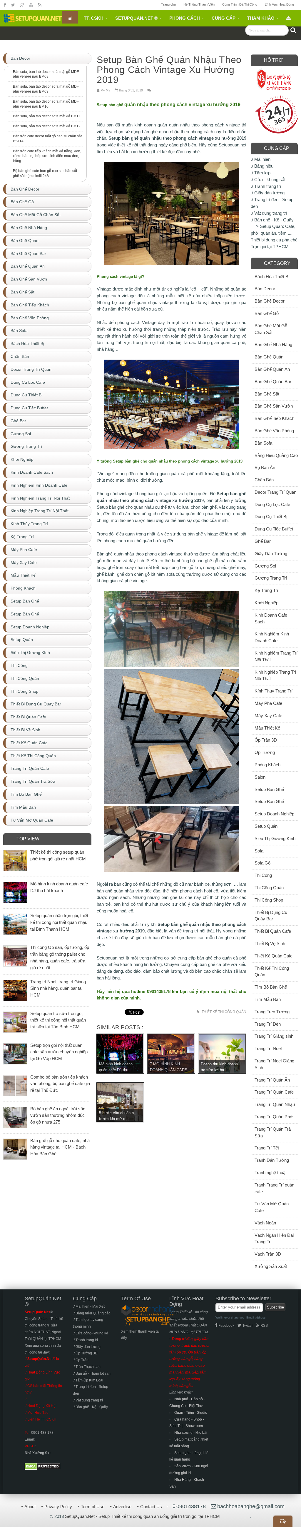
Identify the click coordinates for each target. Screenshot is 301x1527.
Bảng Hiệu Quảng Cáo (276, 455)
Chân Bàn (264, 479)
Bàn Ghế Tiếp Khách (274, 418)
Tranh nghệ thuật (271, 1172)
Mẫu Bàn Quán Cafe (111, 43)
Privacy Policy (58, 1506)
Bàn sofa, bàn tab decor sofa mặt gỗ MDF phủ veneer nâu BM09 (46, 89)
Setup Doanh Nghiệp (274, 813)
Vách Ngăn (265, 1222)
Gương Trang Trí (271, 577)
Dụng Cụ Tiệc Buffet (274, 528)
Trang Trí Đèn (268, 1024)
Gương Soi (265, 565)
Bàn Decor (265, 288)
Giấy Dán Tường (271, 553)
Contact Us (151, 1506)
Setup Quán (266, 826)
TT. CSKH (93, 18)
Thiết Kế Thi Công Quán (224, 1012)
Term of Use (92, 1506)
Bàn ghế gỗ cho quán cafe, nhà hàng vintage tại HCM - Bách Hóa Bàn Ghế (60, 1147)
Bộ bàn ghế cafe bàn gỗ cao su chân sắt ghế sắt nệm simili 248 (45, 173)
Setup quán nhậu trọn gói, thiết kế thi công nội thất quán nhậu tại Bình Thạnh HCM (59, 922)
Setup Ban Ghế (269, 789)
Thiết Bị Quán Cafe (273, 931)
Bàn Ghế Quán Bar (273, 381)
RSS (264, 1326)
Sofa (259, 850)
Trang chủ (168, 4)
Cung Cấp (223, 18)
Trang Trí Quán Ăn (272, 1079)
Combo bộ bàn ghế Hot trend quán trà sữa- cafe (234, 43)
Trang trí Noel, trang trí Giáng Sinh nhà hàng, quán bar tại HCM (58, 988)
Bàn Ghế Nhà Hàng (273, 344)
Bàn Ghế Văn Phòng (274, 430)
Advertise (122, 1506)
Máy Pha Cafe (268, 703)
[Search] (293, 30)
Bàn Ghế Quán (269, 356)
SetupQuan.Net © (136, 18)
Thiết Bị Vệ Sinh (270, 943)
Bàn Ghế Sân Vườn (274, 405)
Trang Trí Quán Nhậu (275, 1104)
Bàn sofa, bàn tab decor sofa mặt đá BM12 (47, 126)
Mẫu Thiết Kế (267, 727)
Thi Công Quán (269, 887)
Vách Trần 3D (268, 1253)
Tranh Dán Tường (272, 1160)
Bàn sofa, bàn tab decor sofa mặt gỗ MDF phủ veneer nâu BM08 (46, 74)
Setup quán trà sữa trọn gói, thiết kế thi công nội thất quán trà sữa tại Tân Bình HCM (58, 1020)
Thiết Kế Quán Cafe (273, 955)
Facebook (226, 1326)
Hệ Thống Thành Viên (199, 4)
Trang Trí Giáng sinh (274, 1036)
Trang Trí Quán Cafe (274, 1091)
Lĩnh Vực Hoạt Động (279, 4)
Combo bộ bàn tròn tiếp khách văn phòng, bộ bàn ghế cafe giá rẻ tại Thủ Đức (60, 1083)
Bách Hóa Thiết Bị (272, 276)
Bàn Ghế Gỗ (267, 313)
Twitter (248, 1326)
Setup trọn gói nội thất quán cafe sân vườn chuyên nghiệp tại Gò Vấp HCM (59, 1052)
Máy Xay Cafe (268, 715)
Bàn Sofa (263, 442)
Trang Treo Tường (272, 1011)
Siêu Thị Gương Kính (275, 838)
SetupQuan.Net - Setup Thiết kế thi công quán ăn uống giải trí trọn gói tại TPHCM (142, 1516)
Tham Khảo (261, 18)
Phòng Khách (267, 764)
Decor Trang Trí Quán (275, 492)
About (30, 1506)
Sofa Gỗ (262, 862)
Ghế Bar (263, 541)
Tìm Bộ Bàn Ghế (271, 986)
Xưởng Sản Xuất (271, 1266)
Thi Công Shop (269, 899)
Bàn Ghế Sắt (267, 393)
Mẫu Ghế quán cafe (158, 43)
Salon (260, 777)
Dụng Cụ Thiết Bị (271, 516)
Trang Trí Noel (268, 1048)
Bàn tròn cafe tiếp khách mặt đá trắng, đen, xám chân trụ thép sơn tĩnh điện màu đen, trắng (47, 156)
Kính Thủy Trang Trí (273, 690)
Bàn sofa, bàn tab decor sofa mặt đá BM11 (46, 116)
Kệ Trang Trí (266, 590)
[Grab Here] (288, 17)
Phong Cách (184, 18)
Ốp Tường (265, 752)
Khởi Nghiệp (266, 602)
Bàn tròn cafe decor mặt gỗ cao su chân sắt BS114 (47, 138)
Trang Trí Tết (267, 1147)
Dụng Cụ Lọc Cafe (272, 504)
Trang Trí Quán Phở (274, 1116)
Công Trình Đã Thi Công (239, 4)
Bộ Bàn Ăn (265, 467)
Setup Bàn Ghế (269, 801)
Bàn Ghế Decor (270, 300)
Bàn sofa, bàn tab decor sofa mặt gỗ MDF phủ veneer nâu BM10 (46, 104)
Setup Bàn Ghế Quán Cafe (58, 43)
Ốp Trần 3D (266, 739)
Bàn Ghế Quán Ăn (272, 369)
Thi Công (263, 875)
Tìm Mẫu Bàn (268, 999)
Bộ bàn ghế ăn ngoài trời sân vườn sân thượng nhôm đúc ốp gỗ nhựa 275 (57, 1115)
